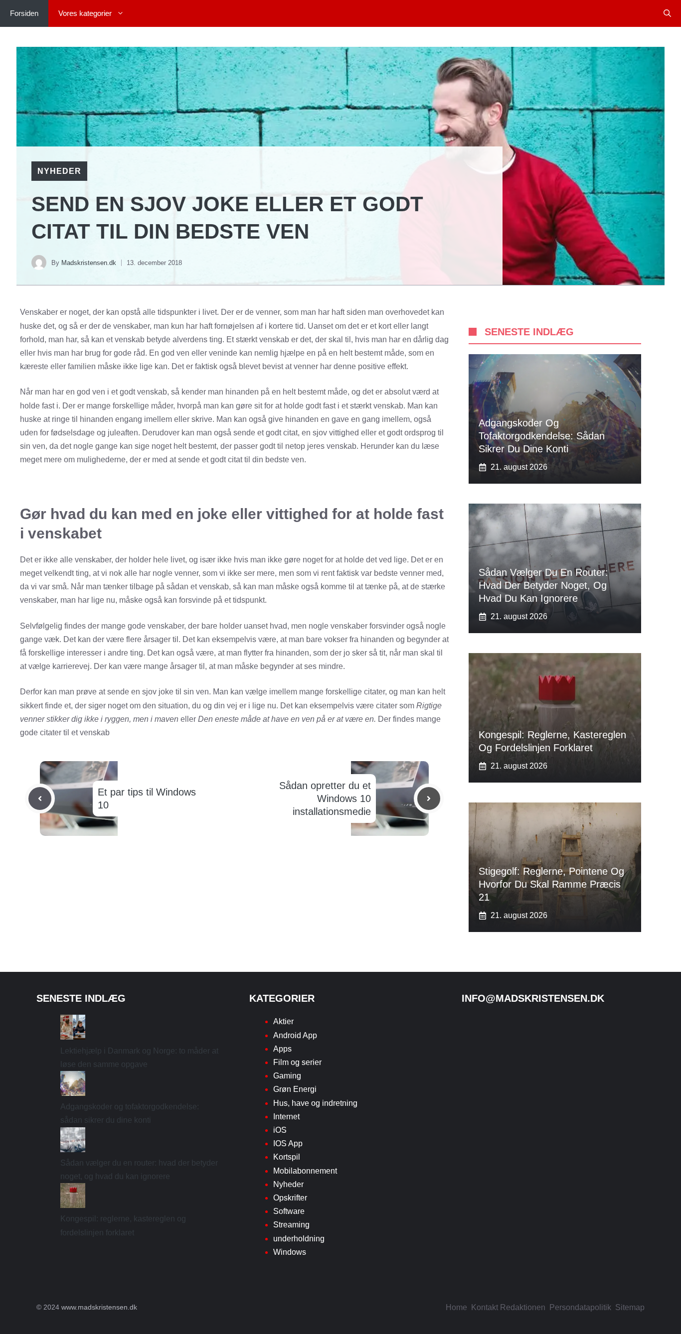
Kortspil (286, 1157)
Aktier (283, 1021)
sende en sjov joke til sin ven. (159, 691)
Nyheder (59, 171)
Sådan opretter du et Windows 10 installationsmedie (325, 798)
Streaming (291, 1224)
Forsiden (24, 13)
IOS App (288, 1143)
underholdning (299, 1238)
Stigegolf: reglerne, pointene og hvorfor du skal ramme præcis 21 (551, 884)
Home (456, 1307)
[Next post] (429, 798)
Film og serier (297, 1062)
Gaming (287, 1075)
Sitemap (630, 1307)
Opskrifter (290, 1198)
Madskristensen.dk (88, 263)
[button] (667, 13)
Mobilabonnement (305, 1171)
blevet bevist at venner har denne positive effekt (322, 366)
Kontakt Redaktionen (508, 1307)
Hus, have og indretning (315, 1103)
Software (289, 1211)
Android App (295, 1035)
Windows (289, 1252)
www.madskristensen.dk (99, 1307)
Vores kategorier (85, 13)
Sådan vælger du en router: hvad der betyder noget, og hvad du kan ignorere (543, 585)
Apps (282, 1049)
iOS (280, 1130)
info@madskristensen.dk (533, 998)
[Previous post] (40, 798)
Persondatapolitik (580, 1307)
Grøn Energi (295, 1089)
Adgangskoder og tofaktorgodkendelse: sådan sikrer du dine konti (542, 435)
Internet (286, 1116)
